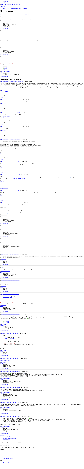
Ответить (2, 13)
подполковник (19, 99)
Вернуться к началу (4, 28)
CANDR (18, 402)
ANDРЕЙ (2, 21)
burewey (18, 314)
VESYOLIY (19, 416)
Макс (18, 225)
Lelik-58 (18, 174)
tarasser (18, 254)
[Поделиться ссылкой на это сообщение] (8, 30)
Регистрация (5, 1)
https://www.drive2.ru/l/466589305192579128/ (16, 178)
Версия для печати (6, 439)
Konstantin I (19, 238)
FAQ (4, 457)
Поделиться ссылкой (4, 14)
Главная (4, 451)
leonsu (18, 294)
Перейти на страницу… (14, 14)
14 (28, 14)
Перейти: (3, 442)
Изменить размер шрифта (8, 458)
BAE (18, 56)
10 (26, 14)
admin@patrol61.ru (6, 462)
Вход (4, 2)
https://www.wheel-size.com (5, 360)
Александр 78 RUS (20, 81)
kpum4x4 (18, 30)
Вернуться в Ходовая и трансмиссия (10, 438)
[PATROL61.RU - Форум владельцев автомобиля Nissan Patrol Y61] (9, 6)
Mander (18, 371)
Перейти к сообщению (7, 297)
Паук (18, 267)
